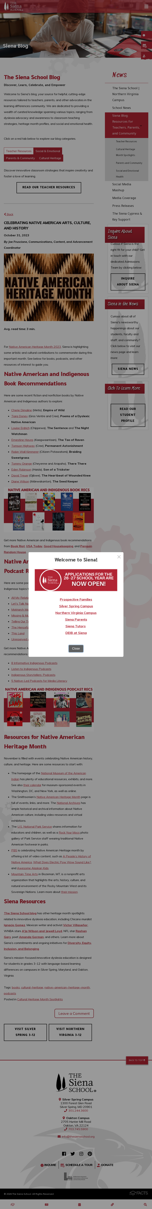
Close (76, 648)
